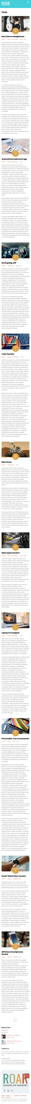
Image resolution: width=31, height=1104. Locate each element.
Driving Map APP (9, 263)
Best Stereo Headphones (13, 36)
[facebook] (4, 1090)
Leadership (23, 1095)
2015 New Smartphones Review (12, 953)
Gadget (9, 357)
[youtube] (8, 1090)
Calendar (17, 1095)
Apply (3, 1097)
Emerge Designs (22, 1100)
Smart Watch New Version (14, 876)
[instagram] (12, 1090)
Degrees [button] (8, 1095)
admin (3, 39)
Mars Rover (7, 462)
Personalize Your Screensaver (15, 738)
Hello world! (5, 1030)
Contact (8, 1097)
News (8, 39)
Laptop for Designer (11, 632)
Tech (24, 39)
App (17, 265)
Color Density (8, 354)
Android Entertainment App (14, 159)
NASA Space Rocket (11, 553)
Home (3, 1095)
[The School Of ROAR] (6, 5)
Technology (14, 39)
